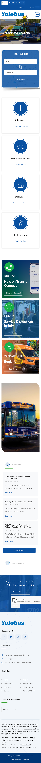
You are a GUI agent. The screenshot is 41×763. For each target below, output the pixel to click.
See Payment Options (20, 203)
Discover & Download (13, 293)
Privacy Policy (26, 760)
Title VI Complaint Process (28, 747)
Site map (7, 691)
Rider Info (26, 680)
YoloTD (11, 2)
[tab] (20, 464)
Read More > (9, 493)
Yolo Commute (20, 2)
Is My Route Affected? (20, 126)
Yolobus (4, 2)
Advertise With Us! (29, 691)
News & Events (28, 687)
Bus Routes (7, 687)
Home (6, 680)
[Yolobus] (12, 14)
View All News (19, 550)
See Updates (13, 333)
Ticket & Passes (28, 683)
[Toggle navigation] (37, 14)
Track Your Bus (21, 241)
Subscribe (15, 606)
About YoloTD (8, 683)
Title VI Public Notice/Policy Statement (16, 746)
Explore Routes (21, 164)
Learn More (13, 369)
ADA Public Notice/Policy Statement (18, 739)
